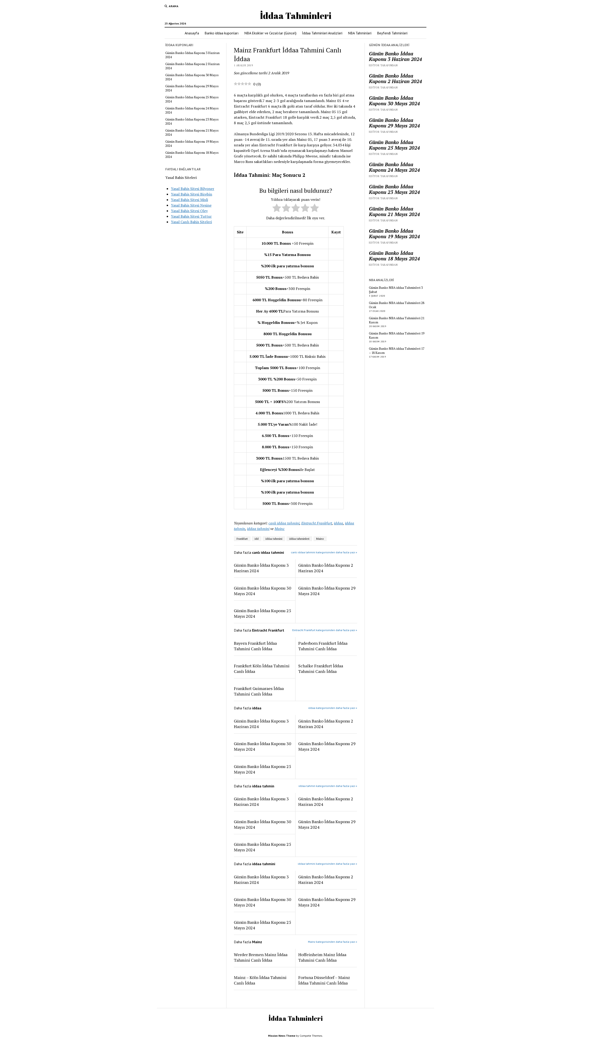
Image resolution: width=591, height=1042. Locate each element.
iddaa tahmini (258, 528)
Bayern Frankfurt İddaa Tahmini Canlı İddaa (255, 645)
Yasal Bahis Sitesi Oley (189, 210)
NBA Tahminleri (359, 33)
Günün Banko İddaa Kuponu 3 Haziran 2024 (192, 55)
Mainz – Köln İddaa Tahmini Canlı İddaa (260, 980)
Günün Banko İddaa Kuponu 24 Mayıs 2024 (192, 110)
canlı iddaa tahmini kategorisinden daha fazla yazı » (324, 552)
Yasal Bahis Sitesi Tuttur (191, 216)
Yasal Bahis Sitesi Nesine (191, 205)
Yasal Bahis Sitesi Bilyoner (192, 188)
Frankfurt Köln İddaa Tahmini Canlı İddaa (261, 668)
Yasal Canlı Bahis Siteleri (191, 221)
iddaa (338, 523)
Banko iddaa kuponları (222, 33)
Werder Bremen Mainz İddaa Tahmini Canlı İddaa (260, 957)
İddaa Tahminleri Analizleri (322, 33)
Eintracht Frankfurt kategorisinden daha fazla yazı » (324, 630)
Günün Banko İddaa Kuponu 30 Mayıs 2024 (192, 77)
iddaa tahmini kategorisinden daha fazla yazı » (327, 863)
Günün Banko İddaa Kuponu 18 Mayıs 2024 (192, 155)
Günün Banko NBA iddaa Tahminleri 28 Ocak (396, 305)
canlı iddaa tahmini (283, 523)
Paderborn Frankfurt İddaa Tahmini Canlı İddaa (322, 645)
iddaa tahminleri (299, 538)
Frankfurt (242, 538)
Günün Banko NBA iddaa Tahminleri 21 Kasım (396, 320)
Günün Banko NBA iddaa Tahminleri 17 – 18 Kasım (396, 350)
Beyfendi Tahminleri (392, 33)
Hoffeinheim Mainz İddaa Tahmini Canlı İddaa (322, 957)
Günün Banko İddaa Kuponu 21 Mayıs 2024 (192, 132)
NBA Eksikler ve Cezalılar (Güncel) (270, 33)
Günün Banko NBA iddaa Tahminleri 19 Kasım (396, 335)
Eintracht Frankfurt (316, 523)
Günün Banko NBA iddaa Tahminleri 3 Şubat (396, 290)
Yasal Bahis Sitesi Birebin (191, 194)
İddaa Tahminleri (295, 15)
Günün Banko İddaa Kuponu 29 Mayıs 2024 (192, 88)
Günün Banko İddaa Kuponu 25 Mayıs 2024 (192, 99)
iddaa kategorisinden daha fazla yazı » (332, 708)
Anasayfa (192, 33)
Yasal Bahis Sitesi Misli (189, 199)
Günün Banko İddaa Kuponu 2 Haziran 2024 (192, 66)
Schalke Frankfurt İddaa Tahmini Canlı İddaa (320, 668)
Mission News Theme (281, 1035)
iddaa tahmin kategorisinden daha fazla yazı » (328, 786)
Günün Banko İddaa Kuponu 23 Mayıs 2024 (192, 121)
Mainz (279, 528)
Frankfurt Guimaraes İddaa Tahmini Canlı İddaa (259, 691)
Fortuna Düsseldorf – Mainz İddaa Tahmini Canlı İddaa (324, 980)
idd (257, 538)
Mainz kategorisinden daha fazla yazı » (332, 941)
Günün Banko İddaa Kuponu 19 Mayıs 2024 (192, 143)
